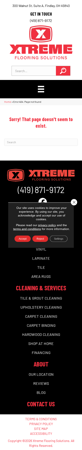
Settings (58, 238)
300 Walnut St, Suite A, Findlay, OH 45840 (41, 6)
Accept (22, 238)
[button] (63, 71)
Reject (40, 238)
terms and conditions (27, 228)
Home (7, 101)
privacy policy (47, 225)
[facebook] (42, 202)
